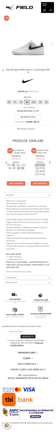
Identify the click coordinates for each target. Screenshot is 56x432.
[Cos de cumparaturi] (44, 10)
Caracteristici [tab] (11, 277)
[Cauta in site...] (51, 10)
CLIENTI (27, 358)
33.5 (33, 102)
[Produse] (44, 5)
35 (46, 102)
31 (15, 102)
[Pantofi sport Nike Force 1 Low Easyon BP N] (28, 41)
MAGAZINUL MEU (27, 352)
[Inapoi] (2, 70)
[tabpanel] (28, 41)
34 (40, 102)
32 (21, 102)
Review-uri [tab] (11, 282)
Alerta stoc (29, 117)
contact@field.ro (29, 375)
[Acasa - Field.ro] (19, 7)
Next (52, 44)
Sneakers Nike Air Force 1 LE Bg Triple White (16, 151)
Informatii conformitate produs (18, 271)
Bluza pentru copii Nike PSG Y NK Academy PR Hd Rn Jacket (40, 151)
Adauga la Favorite (27, 128)
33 (27, 102)
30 (9, 102)
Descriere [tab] (10, 195)
